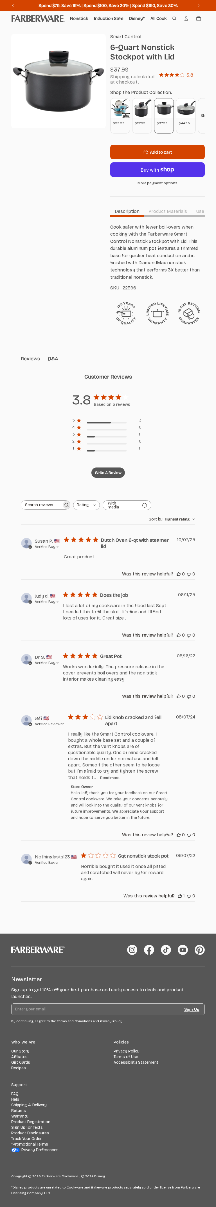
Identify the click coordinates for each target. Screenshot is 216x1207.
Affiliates (19, 1056)
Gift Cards (20, 1062)
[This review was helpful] (179, 574)
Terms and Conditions (74, 1021)
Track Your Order (26, 1138)
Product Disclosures (30, 1133)
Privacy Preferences (39, 1150)
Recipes (18, 1068)
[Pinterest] (200, 950)
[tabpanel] (157, 257)
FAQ (15, 1093)
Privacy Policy (127, 1051)
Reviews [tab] (30, 359)
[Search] (174, 18)
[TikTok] (166, 950)
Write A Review (108, 472)
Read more (110, 777)
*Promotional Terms (29, 1144)
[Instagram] (132, 950)
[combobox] (86, 505)
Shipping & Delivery (29, 1105)
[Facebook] (149, 950)
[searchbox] (41, 505)
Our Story (20, 1051)
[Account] (186, 18)
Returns (18, 1110)
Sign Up (191, 1009)
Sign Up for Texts (27, 1127)
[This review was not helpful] (189, 574)
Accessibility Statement (136, 1062)
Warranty (19, 1116)
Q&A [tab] (53, 359)
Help (15, 1099)
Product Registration (30, 1122)
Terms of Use (126, 1056)
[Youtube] (183, 950)
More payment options (157, 183)
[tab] (127, 211)
